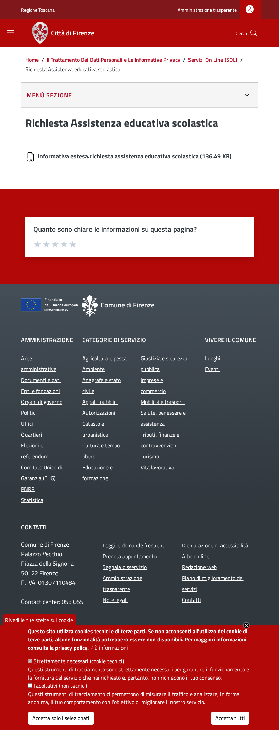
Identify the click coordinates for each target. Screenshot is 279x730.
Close (246, 625)
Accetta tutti (230, 718)
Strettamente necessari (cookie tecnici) (79, 661)
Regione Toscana (38, 9)
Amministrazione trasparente (207, 9)
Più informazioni (109, 647)
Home (32, 60)
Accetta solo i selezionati (60, 718)
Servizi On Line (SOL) (212, 60)
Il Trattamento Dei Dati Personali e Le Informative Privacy (113, 60)
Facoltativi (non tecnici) (60, 686)
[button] (254, 33)
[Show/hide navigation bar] (10, 32)
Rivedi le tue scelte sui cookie (39, 620)
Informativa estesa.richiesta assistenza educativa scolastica (118, 156)
